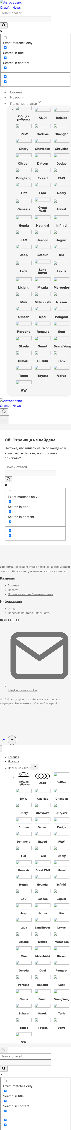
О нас (12, 608)
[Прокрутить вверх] (4, 741)
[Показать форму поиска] (4, 411)
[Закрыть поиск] (4, 1050)
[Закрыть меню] (1, 748)
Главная (16, 92)
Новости (17, 97)
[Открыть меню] (4, 419)
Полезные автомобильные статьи (30, 594)
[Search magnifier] (3, 25)
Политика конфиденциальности (29, 612)
